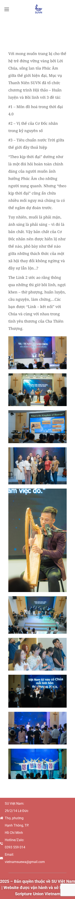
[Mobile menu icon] (6, 9)
